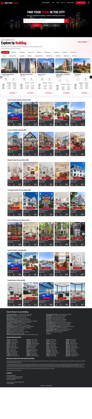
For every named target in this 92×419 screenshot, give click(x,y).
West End (74, 56)
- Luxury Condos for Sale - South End (16, 323)
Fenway (4, 56)
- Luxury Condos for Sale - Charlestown (22, 321)
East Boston (73, 52)
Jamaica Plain (12, 56)
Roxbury (30, 56)
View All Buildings (83, 42)
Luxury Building (46, 2)
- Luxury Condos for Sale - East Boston (16, 329)
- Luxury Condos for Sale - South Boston (58, 322)
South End (58, 56)
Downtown (64, 52)
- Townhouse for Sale (12, 342)
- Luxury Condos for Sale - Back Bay (56, 321)
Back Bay (14, 52)
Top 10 (63, 2)
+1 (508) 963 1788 (81, 2)
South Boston (49, 56)
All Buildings (5, 52)
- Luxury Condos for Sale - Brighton (54, 331)
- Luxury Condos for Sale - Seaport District (19, 314)
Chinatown (56, 52)
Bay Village (22, 52)
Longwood (22, 56)
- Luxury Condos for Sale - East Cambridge (18, 325)
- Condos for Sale (12, 340)
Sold (55, 25)
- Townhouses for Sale (12, 347)
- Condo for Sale (11, 350)
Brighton (39, 52)
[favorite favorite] (21, 109)
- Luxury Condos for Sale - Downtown (19, 315)
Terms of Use (42, 385)
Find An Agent (70, 2)
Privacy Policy (49, 385)
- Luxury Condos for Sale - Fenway (55, 317)
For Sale (36, 25)
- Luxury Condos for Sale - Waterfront (16, 317)
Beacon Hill (31, 52)
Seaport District (39, 56)
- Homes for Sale (12, 339)
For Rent (46, 25)
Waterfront (66, 56)
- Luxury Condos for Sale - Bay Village (18, 331)
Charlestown (48, 52)
